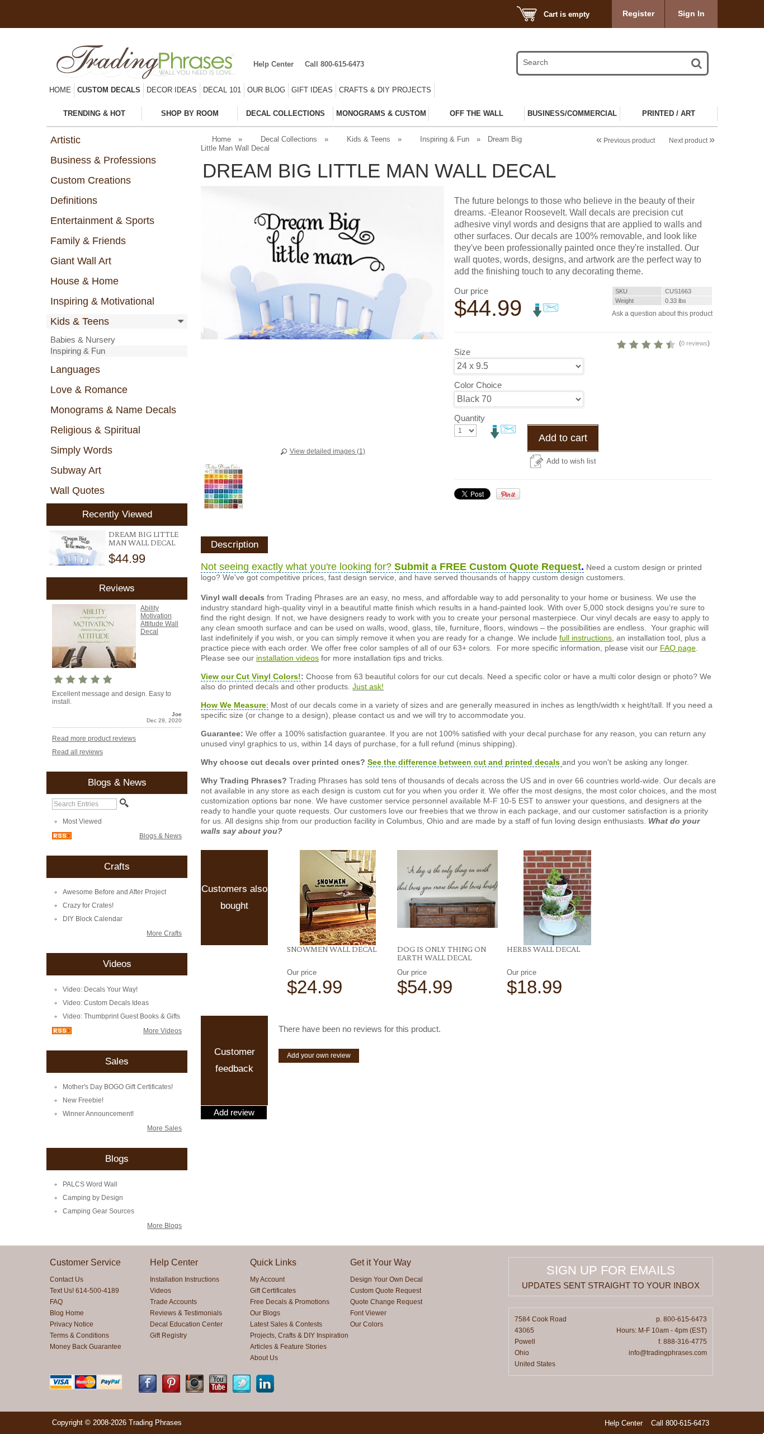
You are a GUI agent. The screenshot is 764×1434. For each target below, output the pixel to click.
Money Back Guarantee (85, 1347)
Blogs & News (160, 836)
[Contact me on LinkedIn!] (265, 1390)
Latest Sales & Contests (286, 1324)
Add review (234, 1112)
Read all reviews (77, 752)
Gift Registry (168, 1335)
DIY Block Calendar (92, 919)
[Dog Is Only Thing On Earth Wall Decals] (447, 889)
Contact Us (66, 1279)
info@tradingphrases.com (668, 1353)
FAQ (56, 1302)
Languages (75, 369)
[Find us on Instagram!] (195, 1390)
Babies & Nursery (82, 339)
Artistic (65, 140)
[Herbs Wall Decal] (557, 897)
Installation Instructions (184, 1279)
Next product (692, 140)
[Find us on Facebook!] (148, 1390)
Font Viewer (368, 1313)
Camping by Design (93, 1198)
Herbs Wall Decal (543, 949)
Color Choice (478, 385)
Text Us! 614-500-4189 (84, 1291)
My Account (267, 1279)
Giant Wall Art (80, 261)
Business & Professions (103, 160)
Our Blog (266, 90)
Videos (160, 1291)
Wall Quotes (77, 490)
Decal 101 (222, 90)
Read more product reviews (94, 738)
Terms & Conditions (79, 1335)
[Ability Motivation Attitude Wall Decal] (94, 666)
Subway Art (75, 470)
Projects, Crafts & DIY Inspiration (299, 1335)
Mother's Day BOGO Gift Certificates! (118, 1087)
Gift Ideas (312, 90)
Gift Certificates (273, 1291)
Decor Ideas (172, 90)
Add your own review (319, 1055)
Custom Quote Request (385, 1291)
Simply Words (81, 450)
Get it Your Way (380, 1262)
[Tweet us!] (242, 1390)
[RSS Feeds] (62, 837)
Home (60, 90)
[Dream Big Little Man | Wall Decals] (77, 548)
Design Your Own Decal (386, 1279)
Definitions (73, 200)
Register (638, 13)
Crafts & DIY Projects (385, 90)
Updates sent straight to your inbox (611, 1285)
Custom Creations (90, 180)
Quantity (469, 418)
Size (462, 352)
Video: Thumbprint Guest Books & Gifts (121, 1016)
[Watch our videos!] (218, 1390)
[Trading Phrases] (152, 62)
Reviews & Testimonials (186, 1313)
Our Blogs (265, 1313)
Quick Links (273, 1262)
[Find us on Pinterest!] (171, 1390)
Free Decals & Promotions (289, 1302)
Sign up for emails (610, 1270)
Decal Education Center (186, 1324)
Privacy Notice (71, 1324)
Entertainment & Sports (102, 220)
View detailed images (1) (327, 451)
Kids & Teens (79, 321)
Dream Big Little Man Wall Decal (143, 538)
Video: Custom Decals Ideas (106, 1003)
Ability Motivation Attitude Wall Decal (159, 620)
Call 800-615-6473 (334, 64)
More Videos (162, 1031)
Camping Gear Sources (98, 1211)
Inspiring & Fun (77, 351)
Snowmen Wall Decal (331, 949)
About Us (264, 1358)
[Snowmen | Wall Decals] (337, 897)
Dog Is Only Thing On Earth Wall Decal (441, 953)
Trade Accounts (173, 1302)
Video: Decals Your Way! (100, 989)
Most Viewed (82, 821)
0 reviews (694, 343)
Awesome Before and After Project (114, 892)
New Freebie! (83, 1100)
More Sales (164, 1128)
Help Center (273, 64)
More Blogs (164, 1226)
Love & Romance (89, 389)
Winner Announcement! (98, 1114)
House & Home (84, 281)
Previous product (625, 140)
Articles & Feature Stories (288, 1347)
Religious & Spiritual (95, 430)
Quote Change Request (386, 1302)
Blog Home (67, 1313)
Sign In (691, 13)
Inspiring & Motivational (102, 301)
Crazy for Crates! (88, 905)
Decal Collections (289, 139)
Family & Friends (88, 240)
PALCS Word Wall (90, 1184)
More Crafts (164, 933)
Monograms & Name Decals (113, 409)
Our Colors (366, 1324)
